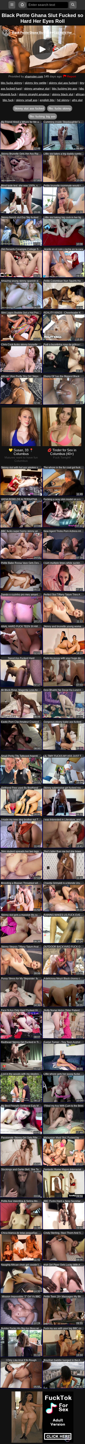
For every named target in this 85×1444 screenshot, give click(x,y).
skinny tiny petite (35, 82)
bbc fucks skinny (11, 82)
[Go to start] (22, 4)
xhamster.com (34, 76)
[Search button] (73, 4)
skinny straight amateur (34, 94)
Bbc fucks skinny (59, 108)
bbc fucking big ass (64, 88)
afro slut (77, 100)
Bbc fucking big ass (42, 116)
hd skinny (63, 100)
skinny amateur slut (37, 88)
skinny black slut (62, 94)
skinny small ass (26, 100)
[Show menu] (11, 4)
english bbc (47, 100)
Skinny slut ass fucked (29, 108)
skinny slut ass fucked (63, 82)
